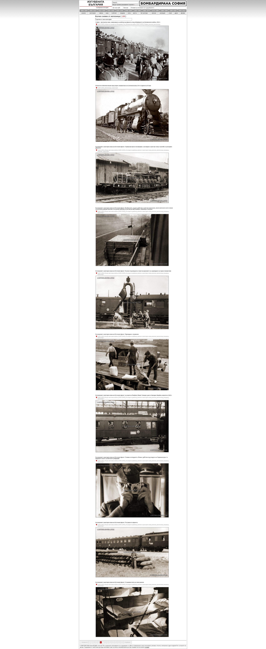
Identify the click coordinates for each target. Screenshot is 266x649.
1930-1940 (119, 11)
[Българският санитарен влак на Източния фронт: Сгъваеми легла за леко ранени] (132, 636)
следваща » (127, 642)
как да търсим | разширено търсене (123, 4)
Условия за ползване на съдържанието (142, 8)
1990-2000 (173, 11)
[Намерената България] (163, 5)
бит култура (144, 13)
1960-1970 (146, 11)
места (135, 13)
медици (166, 150)
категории (93, 13)
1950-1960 (137, 11)
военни (154, 13)
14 (122, 642)
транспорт (115, 88)
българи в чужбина (131, 150)
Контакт (125, 8)
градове (122, 13)
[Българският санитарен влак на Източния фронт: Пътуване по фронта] (132, 577)
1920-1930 (110, 11)
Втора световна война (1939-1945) (115, 150)
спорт (170, 13)
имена (101, 13)
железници (157, 24)
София (146, 24)
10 (110, 642)
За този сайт (116, 8)
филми (183, 13)
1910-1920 (101, 11)
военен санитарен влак (144, 150)
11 (113, 642)
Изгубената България (95, 3)
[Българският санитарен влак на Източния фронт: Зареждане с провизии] (132, 390)
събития (113, 13)
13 (119, 642)
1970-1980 (155, 11)
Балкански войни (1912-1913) (134, 24)
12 (116, 642)
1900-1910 (92, 11)
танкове (99, 151)
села (129, 13)
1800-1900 (84, 11)
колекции (162, 13)
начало (83, 13)
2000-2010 (182, 11)
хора (107, 13)
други (176, 13)
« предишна (84, 642)
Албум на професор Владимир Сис (115, 24)
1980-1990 (164, 11)
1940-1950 (128, 11)
